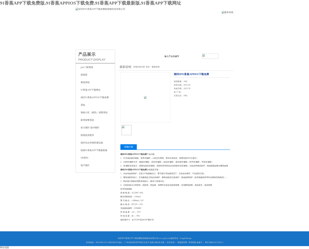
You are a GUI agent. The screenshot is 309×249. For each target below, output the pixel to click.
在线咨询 (182, 115)
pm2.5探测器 (87, 67)
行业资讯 (152, 19)
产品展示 (134, 19)
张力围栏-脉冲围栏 (90, 127)
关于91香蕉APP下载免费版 (107, 19)
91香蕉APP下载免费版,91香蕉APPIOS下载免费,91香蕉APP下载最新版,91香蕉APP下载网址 (90, 2)
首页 (148, 67)
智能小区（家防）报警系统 (94, 112)
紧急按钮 (85, 82)
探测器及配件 (87, 135)
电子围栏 (85, 165)
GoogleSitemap (185, 238)
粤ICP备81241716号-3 (214, 242)
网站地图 (4, 247)
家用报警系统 (87, 120)
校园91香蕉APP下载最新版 (94, 150)
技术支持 (170, 19)
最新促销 (155, 67)
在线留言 (188, 19)
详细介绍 (128, 147)
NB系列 (84, 158)
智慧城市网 (182, 242)
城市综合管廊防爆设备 (92, 143)
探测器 (84, 75)
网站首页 (80, 19)
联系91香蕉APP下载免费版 (215, 19)
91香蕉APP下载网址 (91, 90)
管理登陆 (192, 242)
